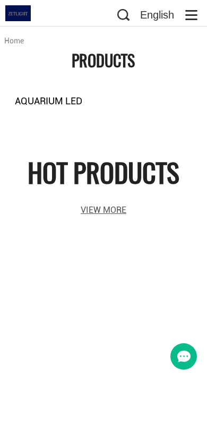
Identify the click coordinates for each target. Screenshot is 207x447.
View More (103, 210)
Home (14, 41)
